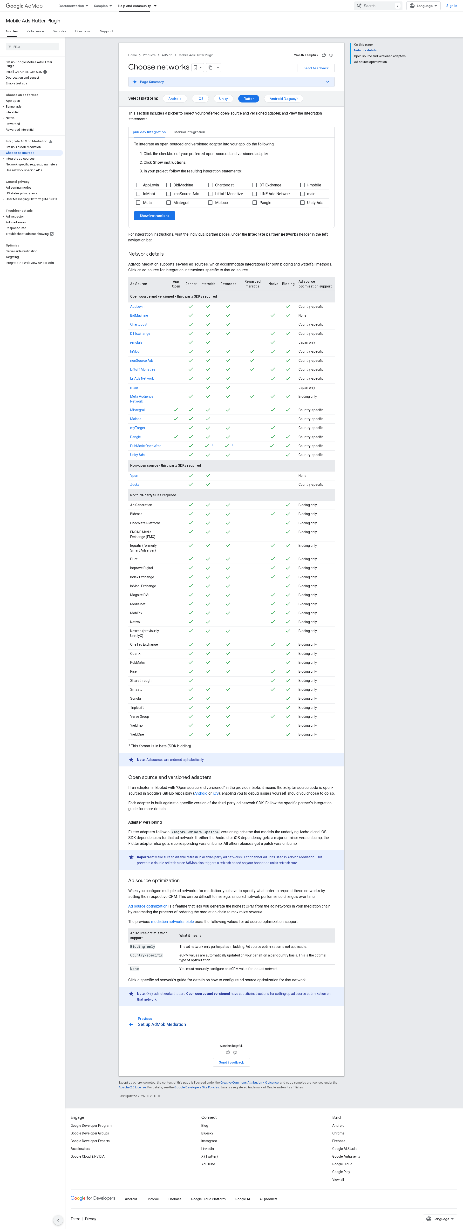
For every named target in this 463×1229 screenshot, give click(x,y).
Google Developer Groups (90, 1133)
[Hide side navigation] (58, 1220)
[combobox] (378, 5)
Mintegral (137, 410)
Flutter (249, 98)
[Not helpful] (331, 55)
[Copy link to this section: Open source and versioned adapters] (216, 778)
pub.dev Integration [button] (149, 132)
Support (106, 31)
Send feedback (316, 68)
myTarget (137, 428)
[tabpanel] (231, 182)
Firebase (338, 1141)
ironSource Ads (142, 360)
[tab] (149, 131)
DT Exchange (140, 333)
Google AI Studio (344, 1149)
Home (132, 55)
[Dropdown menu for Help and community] (157, 6)
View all (338, 1179)
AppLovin (137, 306)
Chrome (338, 1133)
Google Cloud (342, 1164)
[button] (31, 106)
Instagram (209, 1141)
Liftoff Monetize (142, 369)
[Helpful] (323, 55)
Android (175, 98)
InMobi (135, 351)
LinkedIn (207, 1149)
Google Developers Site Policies (196, 1087)
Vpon (134, 476)
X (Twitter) (209, 1156)
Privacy (90, 1219)
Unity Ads (137, 455)
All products (268, 1199)
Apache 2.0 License (132, 1087)
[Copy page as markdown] (210, 67)
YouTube (208, 1164)
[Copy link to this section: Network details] (168, 254)
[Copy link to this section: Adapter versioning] (166, 822)
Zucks (134, 484)
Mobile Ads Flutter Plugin (33, 21)
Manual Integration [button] (189, 132)
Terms (76, 1219)
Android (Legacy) (284, 98)
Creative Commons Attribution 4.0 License (249, 1082)
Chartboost (138, 324)
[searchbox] (32, 46)
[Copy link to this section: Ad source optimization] (184, 881)
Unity (223, 98)
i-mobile (136, 342)
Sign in (451, 6)
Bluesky (207, 1133)
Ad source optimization (147, 906)
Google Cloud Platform (208, 1199)
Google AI (242, 1199)
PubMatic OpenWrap (146, 446)
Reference (35, 31)
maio (134, 387)
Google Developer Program (91, 1125)
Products (149, 55)
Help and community (134, 6)
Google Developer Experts (90, 1141)
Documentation (71, 6)
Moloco (135, 419)
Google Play (341, 1172)
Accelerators (80, 1149)
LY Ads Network (142, 378)
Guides (12, 31)
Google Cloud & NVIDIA (88, 1156)
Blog (204, 1125)
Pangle (135, 437)
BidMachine (139, 315)
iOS (200, 98)
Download (83, 31)
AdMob (34, 6)
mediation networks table (172, 921)
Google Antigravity (346, 1156)
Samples (101, 6)
